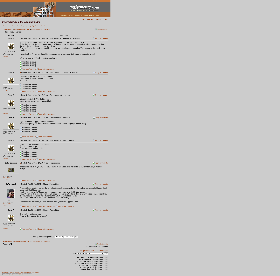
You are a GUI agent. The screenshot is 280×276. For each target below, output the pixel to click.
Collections (78, 15)
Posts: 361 (5, 205)
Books (97, 15)
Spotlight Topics (34, 26)
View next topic (102, 251)
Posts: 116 (5, 56)
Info (83, 19)
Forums (91, 15)
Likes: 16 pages (7, 203)
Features (64, 15)
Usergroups (24, 26)
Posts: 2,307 (6, 179)
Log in (106, 19)
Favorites (90, 19)
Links (84, 1)
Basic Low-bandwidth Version (16, 274)
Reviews (71, 15)
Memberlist (15, 26)
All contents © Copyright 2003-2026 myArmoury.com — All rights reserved (20, 272)
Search (89, 1)
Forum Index (7, 29)
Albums (85, 15)
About (79, 1)
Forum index (6, 26)
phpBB (19, 273)
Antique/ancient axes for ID (41, 29)
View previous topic (86, 251)
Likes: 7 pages (6, 177)
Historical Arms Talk (22, 29)
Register (98, 19)
